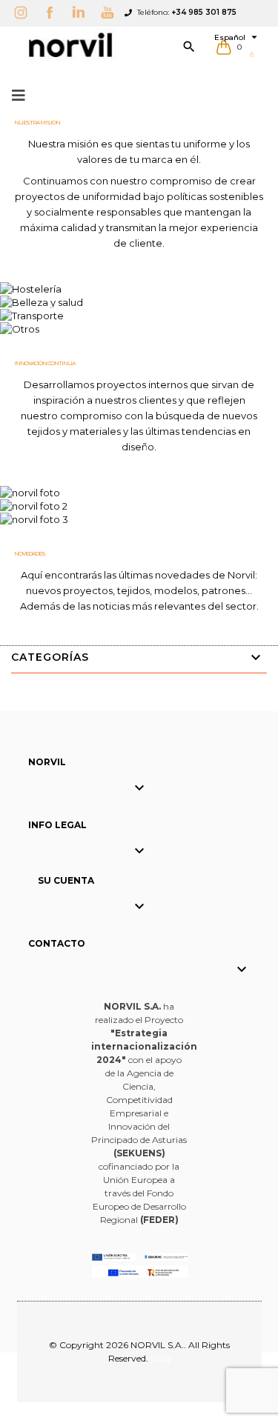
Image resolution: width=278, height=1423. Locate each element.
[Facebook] (53, 12)
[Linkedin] (82, 12)
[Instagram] (24, 12)
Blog (160, 1358)
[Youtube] (111, 12)
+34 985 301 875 (203, 12)
